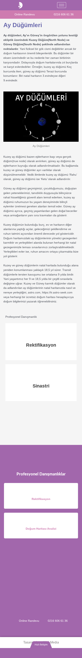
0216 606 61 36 (64, 14)
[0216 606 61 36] (49, 14)
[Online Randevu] (10, 14)
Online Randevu (25, 14)
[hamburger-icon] (61, 5)
